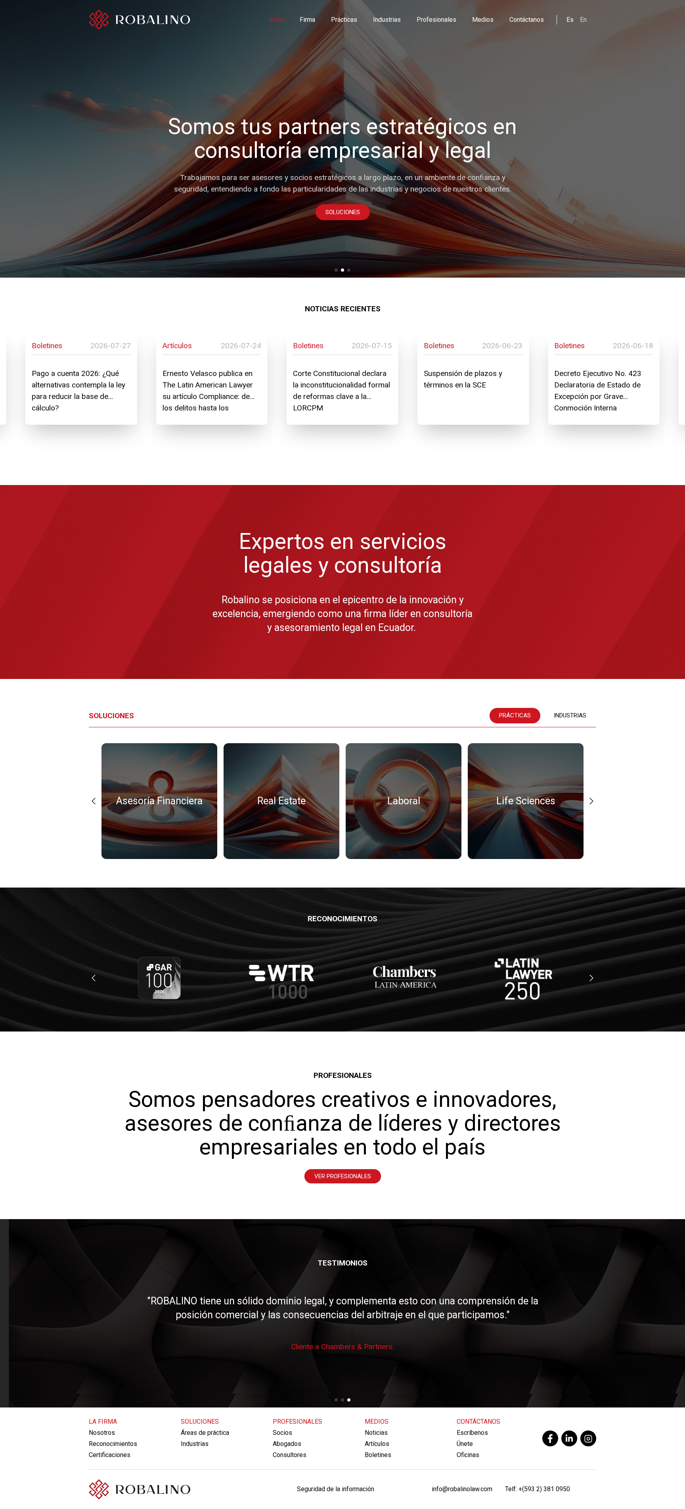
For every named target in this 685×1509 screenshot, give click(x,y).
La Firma (103, 1421)
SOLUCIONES (342, 212)
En (583, 19)
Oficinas (468, 1455)
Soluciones (200, 1421)
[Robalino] (139, 20)
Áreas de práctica (205, 1432)
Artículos (377, 1444)
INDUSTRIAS (570, 715)
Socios (282, 1432)
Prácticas (344, 19)
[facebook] (550, 1438)
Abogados (287, 1444)
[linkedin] (569, 1438)
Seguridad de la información (335, 1489)
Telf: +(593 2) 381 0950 (537, 1489)
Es (570, 19)
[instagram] (588, 1438)
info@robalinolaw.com (462, 1489)
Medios (483, 19)
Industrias (387, 19)
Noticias (376, 1432)
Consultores (289, 1455)
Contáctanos (526, 19)
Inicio (276, 19)
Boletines (378, 1455)
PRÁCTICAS (515, 715)
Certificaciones (109, 1455)
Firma (307, 19)
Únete (465, 1444)
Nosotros (102, 1432)
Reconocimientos (113, 1444)
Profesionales (436, 19)
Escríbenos (472, 1432)
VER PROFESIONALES (342, 1176)
